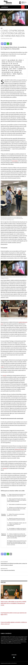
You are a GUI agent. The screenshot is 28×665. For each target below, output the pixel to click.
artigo (2, 367)
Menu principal (26, 7)
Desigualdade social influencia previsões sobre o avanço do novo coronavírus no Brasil (14, 563)
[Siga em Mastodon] (14, 657)
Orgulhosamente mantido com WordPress (9, 663)
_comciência (4, 7)
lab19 (11, 38)
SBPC (10, 641)
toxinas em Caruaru (19, 449)
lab (1, 28)
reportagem (15, 160)
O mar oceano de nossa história (8, 569)
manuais (5, 468)
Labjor (21, 639)
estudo (4, 375)
